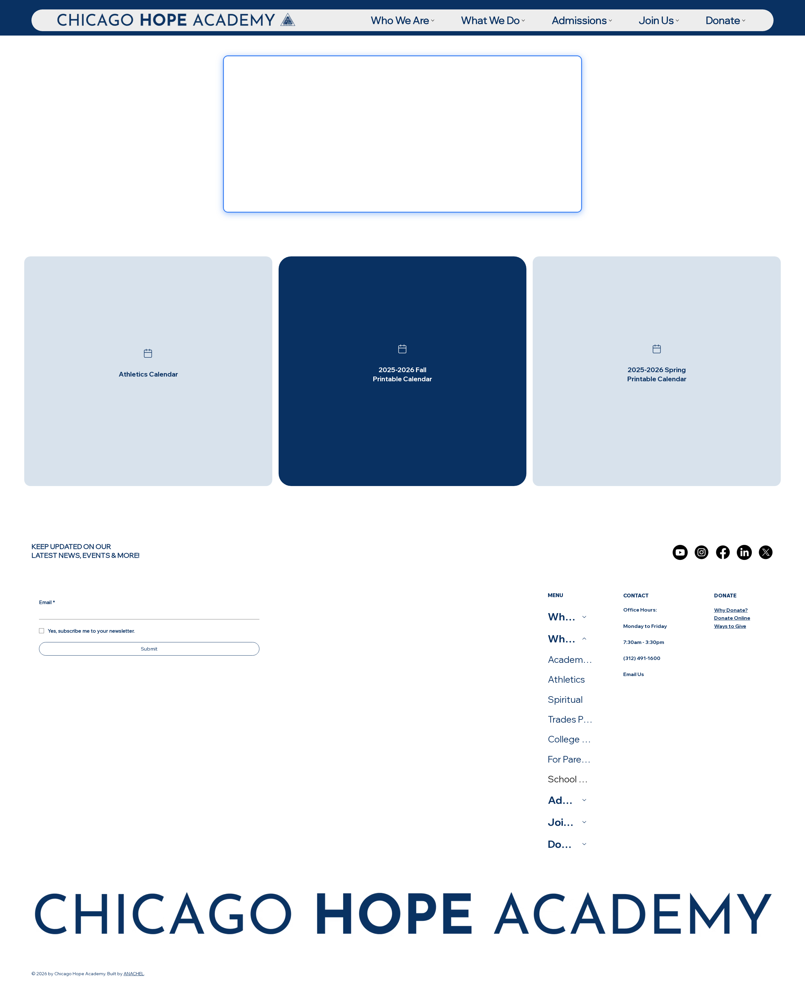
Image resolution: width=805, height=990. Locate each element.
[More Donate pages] (743, 20)
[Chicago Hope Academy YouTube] (680, 552)
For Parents (570, 759)
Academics (570, 659)
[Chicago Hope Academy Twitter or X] (765, 552)
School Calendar (570, 779)
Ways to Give (730, 626)
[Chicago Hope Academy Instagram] (701, 552)
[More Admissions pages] (610, 20)
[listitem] (148, 371)
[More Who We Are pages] (432, 20)
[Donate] (584, 844)
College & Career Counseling (570, 739)
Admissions (562, 799)
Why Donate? (731, 610)
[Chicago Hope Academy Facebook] (722, 552)
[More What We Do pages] (523, 20)
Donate (562, 843)
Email (47, 602)
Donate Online (732, 618)
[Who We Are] (584, 617)
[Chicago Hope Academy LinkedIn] (744, 552)
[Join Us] (584, 822)
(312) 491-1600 (641, 658)
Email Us (633, 674)
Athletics (566, 679)
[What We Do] (584, 639)
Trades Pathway (570, 719)
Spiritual (565, 699)
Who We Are (562, 616)
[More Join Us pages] (677, 20)
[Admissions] (584, 800)
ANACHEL (134, 973)
